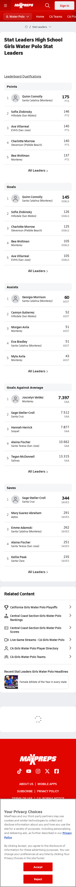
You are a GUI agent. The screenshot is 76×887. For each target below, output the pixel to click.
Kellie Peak (19, 557)
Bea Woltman (20, 155)
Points (12, 86)
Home (40, 16)
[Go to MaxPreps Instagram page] (38, 772)
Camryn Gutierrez (22, 312)
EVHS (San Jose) (21, 130)
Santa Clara (17, 560)
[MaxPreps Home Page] (26, 26)
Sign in (64, 5)
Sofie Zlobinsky (21, 111)
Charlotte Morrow (23, 141)
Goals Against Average (25, 387)
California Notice (50, 798)
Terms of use (22, 798)
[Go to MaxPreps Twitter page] (47, 772)
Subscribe (25, 791)
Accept (38, 867)
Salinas (15, 460)
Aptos (14, 517)
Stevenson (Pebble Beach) (26, 144)
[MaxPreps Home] (23, 5)
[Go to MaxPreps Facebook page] (56, 772)
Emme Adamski (21, 527)
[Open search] (47, 5)
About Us (26, 784)
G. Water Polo (15, 16)
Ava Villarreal (20, 126)
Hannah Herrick (21, 427)
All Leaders (36, 170)
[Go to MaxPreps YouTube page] (28, 772)
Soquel (15, 431)
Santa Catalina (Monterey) (37, 100)
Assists (12, 287)
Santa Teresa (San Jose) (25, 445)
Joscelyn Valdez (32, 397)
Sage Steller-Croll (23, 412)
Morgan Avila (20, 327)
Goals (11, 187)
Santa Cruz (17, 416)
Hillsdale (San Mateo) (23, 115)
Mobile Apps (47, 784)
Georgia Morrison (34, 297)
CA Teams (55, 16)
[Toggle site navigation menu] (5, 5)
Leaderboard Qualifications (22, 76)
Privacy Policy (48, 791)
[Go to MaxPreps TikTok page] (19, 772)
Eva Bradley (19, 341)
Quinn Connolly (32, 96)
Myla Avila (18, 356)
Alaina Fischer (20, 442)
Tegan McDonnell (23, 456)
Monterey (16, 159)
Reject (38, 879)
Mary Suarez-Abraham (26, 513)
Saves (11, 488)
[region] (38, 843)
